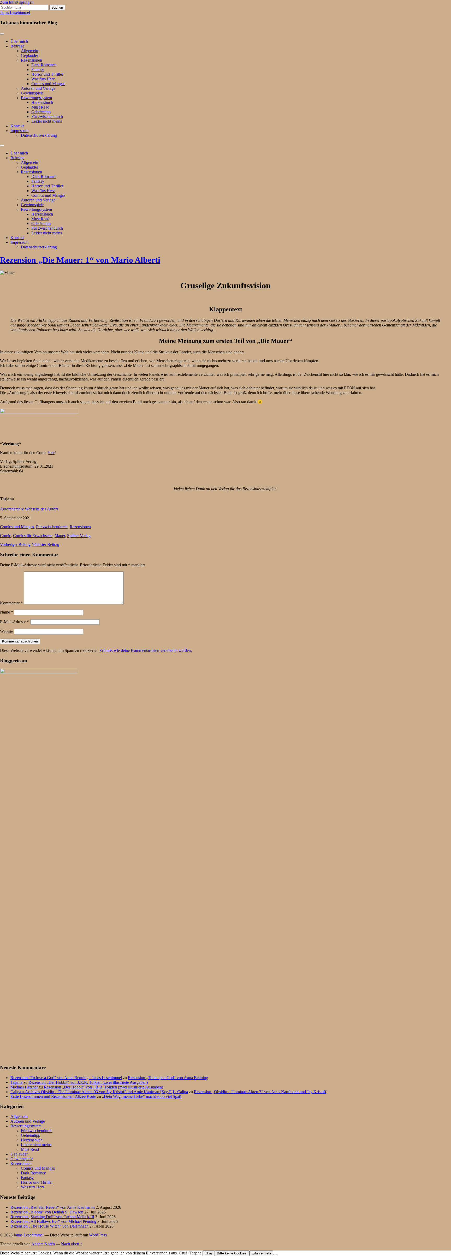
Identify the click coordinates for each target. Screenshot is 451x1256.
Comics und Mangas (48, 83)
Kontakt (17, 126)
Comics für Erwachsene (32, 535)
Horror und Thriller (47, 74)
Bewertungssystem (36, 98)
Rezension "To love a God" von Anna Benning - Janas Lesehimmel (66, 1077)
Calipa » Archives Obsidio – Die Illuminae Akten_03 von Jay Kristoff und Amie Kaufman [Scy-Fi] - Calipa (99, 1092)
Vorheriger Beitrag (15, 544)
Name (6, 612)
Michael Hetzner (24, 1087)
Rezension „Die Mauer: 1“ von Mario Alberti (80, 260)
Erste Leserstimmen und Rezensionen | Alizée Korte (53, 1096)
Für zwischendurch (47, 116)
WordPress (98, 1235)
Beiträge (17, 46)
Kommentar (11, 603)
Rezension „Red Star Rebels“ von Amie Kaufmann (52, 1207)
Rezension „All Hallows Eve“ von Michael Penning (53, 1221)
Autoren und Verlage (38, 88)
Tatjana (16, 1082)
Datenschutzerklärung (39, 135)
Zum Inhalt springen (16, 2)
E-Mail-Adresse (14, 622)
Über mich (19, 41)
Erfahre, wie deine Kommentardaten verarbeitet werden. (145, 650)
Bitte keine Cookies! (232, 1253)
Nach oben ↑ (71, 1244)
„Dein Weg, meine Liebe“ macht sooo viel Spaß (141, 1096)
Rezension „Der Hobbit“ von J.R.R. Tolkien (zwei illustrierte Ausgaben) (88, 1082)
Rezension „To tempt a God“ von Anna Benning (168, 1077)
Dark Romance (43, 65)
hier (51, 452)
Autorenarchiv (12, 509)
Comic (5, 535)
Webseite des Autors (41, 509)
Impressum (19, 130)
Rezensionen (31, 60)
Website (6, 631)
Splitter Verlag (79, 535)
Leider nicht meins (46, 121)
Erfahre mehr (261, 1253)
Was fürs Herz (43, 79)
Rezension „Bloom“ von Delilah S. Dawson (46, 1212)
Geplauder (29, 55)
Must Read (40, 107)
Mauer (60, 535)
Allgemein (29, 51)
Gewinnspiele (32, 93)
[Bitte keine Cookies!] (275, 1254)
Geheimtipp (41, 112)
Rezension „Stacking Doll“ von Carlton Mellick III (52, 1217)
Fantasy (37, 69)
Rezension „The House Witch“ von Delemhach (49, 1226)
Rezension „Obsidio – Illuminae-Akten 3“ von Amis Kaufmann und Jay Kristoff (260, 1092)
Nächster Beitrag (45, 544)
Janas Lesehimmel (15, 12)
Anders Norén (43, 1244)
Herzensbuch (42, 102)
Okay (209, 1253)
